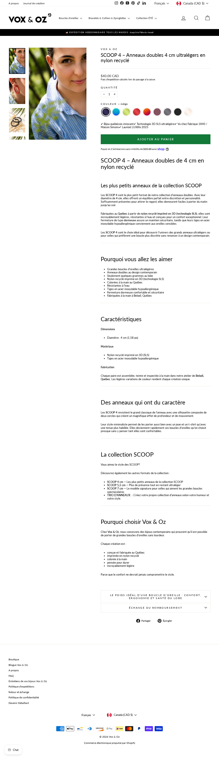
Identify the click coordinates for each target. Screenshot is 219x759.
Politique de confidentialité (24, 697)
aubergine (157, 112)
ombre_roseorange (147, 112)
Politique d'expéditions (21, 686)
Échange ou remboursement (155, 607)
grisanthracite (167, 112)
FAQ (11, 675)
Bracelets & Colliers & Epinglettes (108, 18)
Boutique (14, 659)
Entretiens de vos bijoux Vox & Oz (28, 681)
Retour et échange (19, 692)
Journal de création (34, 3)
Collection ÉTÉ (145, 18)
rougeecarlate (136, 112)
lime (126, 112)
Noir (177, 112)
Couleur (114, 104)
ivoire (188, 112)
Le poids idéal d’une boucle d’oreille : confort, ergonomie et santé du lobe (155, 596)
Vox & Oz (109, 49)
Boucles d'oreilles (69, 18)
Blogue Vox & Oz (18, 665)
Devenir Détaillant (19, 703)
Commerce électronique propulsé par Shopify (109, 742)
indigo (106, 112)
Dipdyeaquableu (116, 112)
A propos (14, 3)
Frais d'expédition (110, 79)
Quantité (109, 87)
